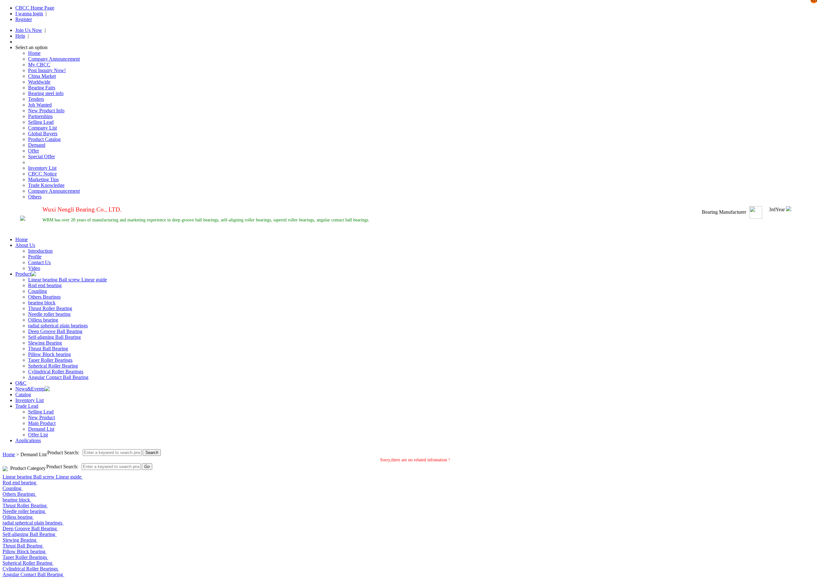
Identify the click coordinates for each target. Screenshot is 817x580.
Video (34, 268)
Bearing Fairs (41, 87)
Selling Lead (41, 122)
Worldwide (39, 82)
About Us (25, 245)
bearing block (42, 302)
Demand (36, 145)
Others (34, 196)
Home (34, 53)
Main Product (42, 423)
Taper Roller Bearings (50, 360)
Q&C (20, 383)
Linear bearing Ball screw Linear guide (67, 279)
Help (20, 36)
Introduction (40, 251)
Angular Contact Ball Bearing (58, 377)
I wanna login (29, 13)
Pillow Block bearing (49, 354)
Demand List (41, 429)
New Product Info (46, 110)
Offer (33, 150)
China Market (42, 76)
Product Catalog (44, 139)
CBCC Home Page (34, 8)
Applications (28, 440)
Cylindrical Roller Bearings (55, 371)
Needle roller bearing (49, 314)
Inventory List (42, 168)
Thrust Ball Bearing (48, 348)
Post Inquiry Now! (47, 70)
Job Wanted (40, 105)
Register (23, 19)
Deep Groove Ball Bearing (55, 331)
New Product (41, 417)
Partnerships (40, 116)
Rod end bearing (45, 285)
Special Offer (41, 156)
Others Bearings (44, 297)
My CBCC (39, 64)
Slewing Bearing (45, 343)
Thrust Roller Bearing (50, 308)
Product (23, 274)
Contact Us (39, 262)
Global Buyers (42, 133)
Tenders (36, 99)
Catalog (23, 394)
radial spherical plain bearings (58, 325)
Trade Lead (26, 406)
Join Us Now (28, 30)
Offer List (38, 434)
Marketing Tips (43, 179)
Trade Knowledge (46, 185)
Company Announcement (54, 59)
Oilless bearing (43, 320)
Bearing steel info (46, 93)
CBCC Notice (42, 173)
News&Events (30, 388)
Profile (34, 256)
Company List (42, 127)
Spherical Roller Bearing (53, 365)
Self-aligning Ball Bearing (54, 337)
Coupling (37, 291)
